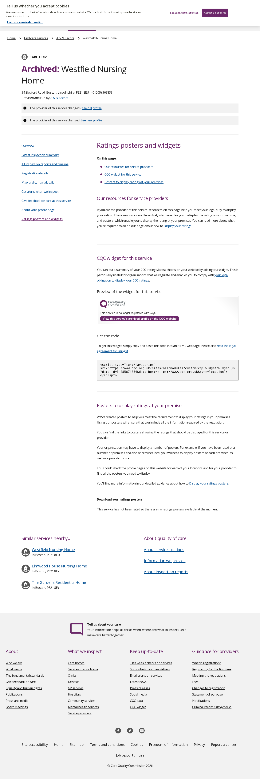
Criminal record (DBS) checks (212, 707)
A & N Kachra (65, 38)
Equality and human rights (24, 688)
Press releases (140, 688)
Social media (138, 694)
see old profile (92, 108)
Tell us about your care (104, 624)
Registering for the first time (211, 669)
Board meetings (17, 707)
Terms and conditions (107, 744)
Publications (14, 694)
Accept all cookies (215, 12)
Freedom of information (168, 744)
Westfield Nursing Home (53, 549)
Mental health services (83, 707)
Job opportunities (130, 755)
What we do (14, 669)
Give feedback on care (21, 682)
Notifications (201, 701)
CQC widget (138, 707)
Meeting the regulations (209, 675)
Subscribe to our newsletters (150, 669)
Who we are (14, 663)
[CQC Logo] (112, 307)
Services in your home (83, 669)
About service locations (164, 549)
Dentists (74, 682)
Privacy (199, 744)
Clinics (72, 675)
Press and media (17, 701)
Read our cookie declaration (25, 22)
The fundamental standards (25, 675)
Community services (82, 701)
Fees (195, 682)
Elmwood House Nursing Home (59, 566)
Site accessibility (35, 744)
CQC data (136, 701)
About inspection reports (166, 571)
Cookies (137, 744)
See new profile (91, 120)
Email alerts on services (146, 675)
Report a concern (224, 744)
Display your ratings (177, 226)
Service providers (80, 713)
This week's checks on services (151, 663)
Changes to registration (208, 688)
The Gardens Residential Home (59, 582)
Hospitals (74, 694)
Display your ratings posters (208, 483)
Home (11, 38)
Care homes (76, 663)
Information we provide (164, 560)
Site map (76, 744)
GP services (76, 688)
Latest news (138, 682)
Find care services (36, 38)
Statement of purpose (207, 694)
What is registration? (206, 663)
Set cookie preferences (184, 12)
